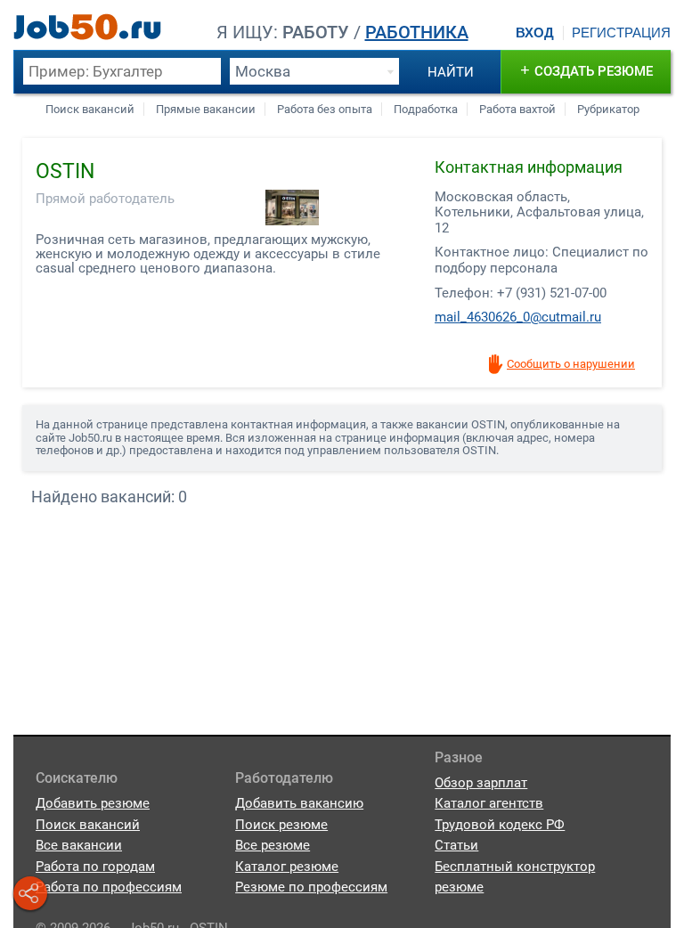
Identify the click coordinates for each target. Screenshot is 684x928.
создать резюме (586, 70)
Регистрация (621, 33)
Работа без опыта (324, 109)
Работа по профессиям (109, 887)
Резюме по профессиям (311, 887)
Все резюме (272, 845)
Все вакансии (79, 845)
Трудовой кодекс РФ (500, 825)
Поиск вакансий (89, 109)
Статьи (456, 845)
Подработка (426, 109)
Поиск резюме (281, 825)
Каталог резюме (286, 867)
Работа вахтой (517, 109)
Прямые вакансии (206, 109)
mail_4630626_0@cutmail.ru (518, 317)
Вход (535, 33)
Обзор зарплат (481, 783)
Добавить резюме (93, 803)
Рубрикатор (608, 109)
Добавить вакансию (299, 803)
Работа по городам (95, 867)
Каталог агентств (489, 803)
